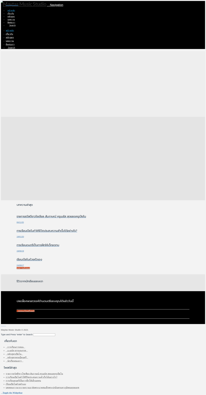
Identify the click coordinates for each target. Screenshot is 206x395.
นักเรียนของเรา (14, 361)
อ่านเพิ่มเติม (18, 152)
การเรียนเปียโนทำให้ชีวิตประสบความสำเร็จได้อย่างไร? (31, 377)
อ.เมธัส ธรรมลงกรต (16, 350)
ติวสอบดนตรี (23, 185)
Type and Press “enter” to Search (17, 334)
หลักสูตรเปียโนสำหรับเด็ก (28, 141)
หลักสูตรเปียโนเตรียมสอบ (28, 147)
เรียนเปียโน (16, 130)
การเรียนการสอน (15, 347)
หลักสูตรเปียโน (14, 354)
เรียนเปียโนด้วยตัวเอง (16, 384)
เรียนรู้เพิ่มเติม (22, 74)
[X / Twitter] (3, 325)
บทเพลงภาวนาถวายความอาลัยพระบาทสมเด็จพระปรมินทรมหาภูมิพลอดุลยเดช (42, 387)
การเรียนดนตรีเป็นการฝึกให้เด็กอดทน (23, 380)
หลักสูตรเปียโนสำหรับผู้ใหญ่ (29, 144)
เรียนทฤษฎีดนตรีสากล (21, 172)
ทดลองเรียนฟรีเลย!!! (26, 311)
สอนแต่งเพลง (23, 188)
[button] (55, 4)
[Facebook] (2, 325)
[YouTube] (5, 325)
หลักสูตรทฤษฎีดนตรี (16, 357)
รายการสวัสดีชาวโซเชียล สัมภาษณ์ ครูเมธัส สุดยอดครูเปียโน (34, 374)
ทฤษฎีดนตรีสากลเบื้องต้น (28, 182)
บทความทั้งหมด (23, 268)
